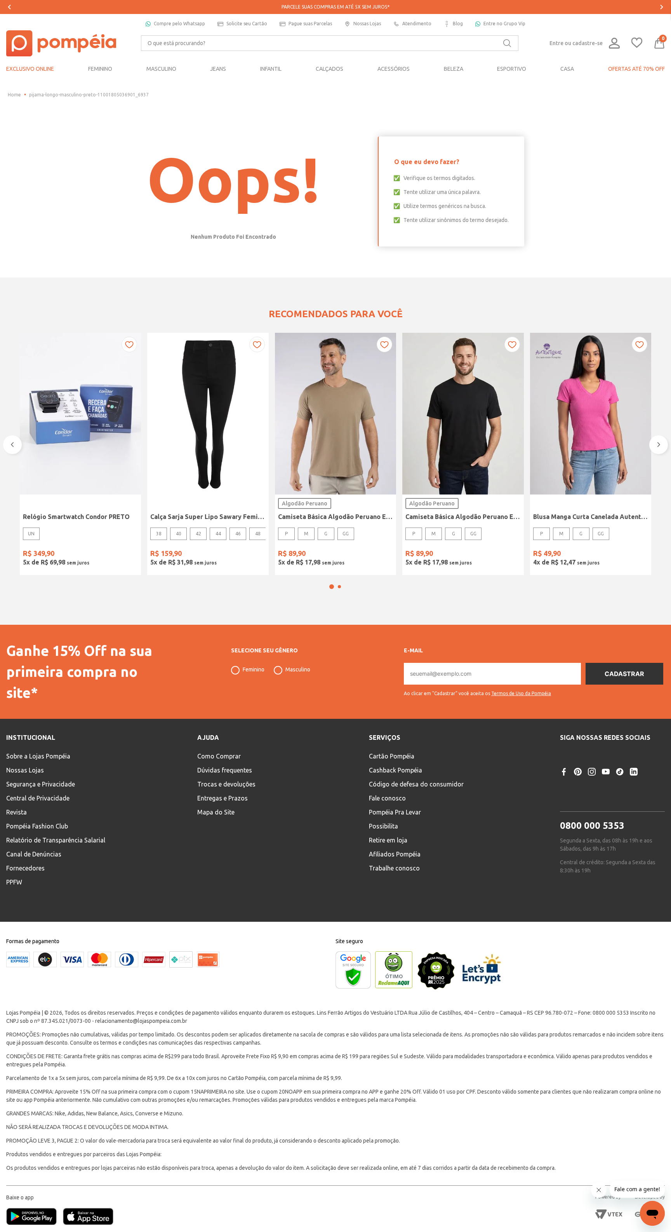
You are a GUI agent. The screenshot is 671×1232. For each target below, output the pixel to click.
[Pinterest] (578, 772)
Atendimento (416, 23)
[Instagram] (592, 772)
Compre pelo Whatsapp (179, 23)
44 (218, 533)
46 (238, 533)
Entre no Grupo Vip (504, 23)
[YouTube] (606, 772)
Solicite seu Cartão (246, 23)
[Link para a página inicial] (14, 95)
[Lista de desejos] (636, 43)
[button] (331, 586)
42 (198, 533)
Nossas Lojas (367, 23)
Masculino (297, 669)
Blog (458, 23)
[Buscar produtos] (507, 43)
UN (31, 533)
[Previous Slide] (9, 7)
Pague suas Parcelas (310, 23)
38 (159, 533)
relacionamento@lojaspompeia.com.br (141, 1021)
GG (345, 533)
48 (258, 533)
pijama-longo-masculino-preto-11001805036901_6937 (89, 94)
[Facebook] (564, 772)
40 (178, 533)
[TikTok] (620, 772)
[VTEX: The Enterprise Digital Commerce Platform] (608, 1214)
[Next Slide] (661, 7)
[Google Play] (34, 1217)
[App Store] (88, 1217)
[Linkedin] (634, 772)
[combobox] (329, 43)
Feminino (253, 669)
